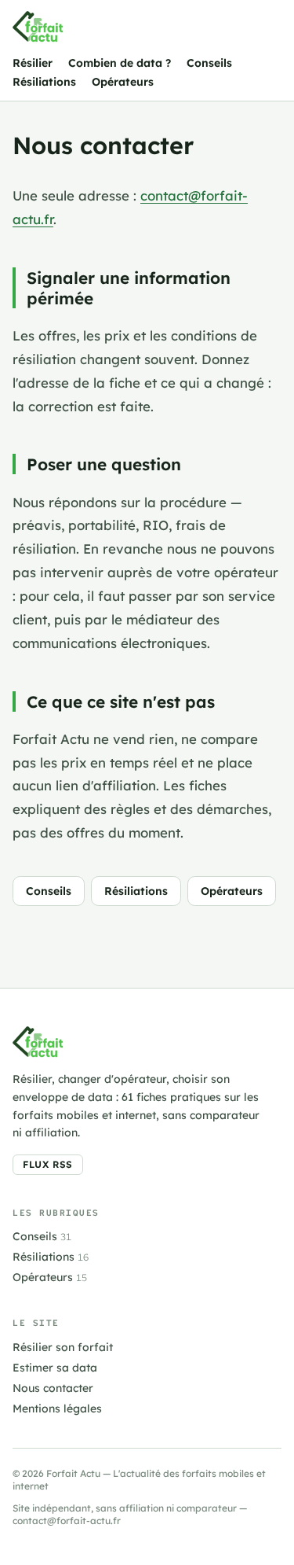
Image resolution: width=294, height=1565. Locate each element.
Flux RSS (48, 1164)
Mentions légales (57, 1408)
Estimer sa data (55, 1368)
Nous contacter (53, 1388)
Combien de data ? (119, 63)
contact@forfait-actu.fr (67, 1520)
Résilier (33, 63)
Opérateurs (123, 82)
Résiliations (44, 82)
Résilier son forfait (63, 1347)
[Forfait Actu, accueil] (38, 26)
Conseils (209, 63)
